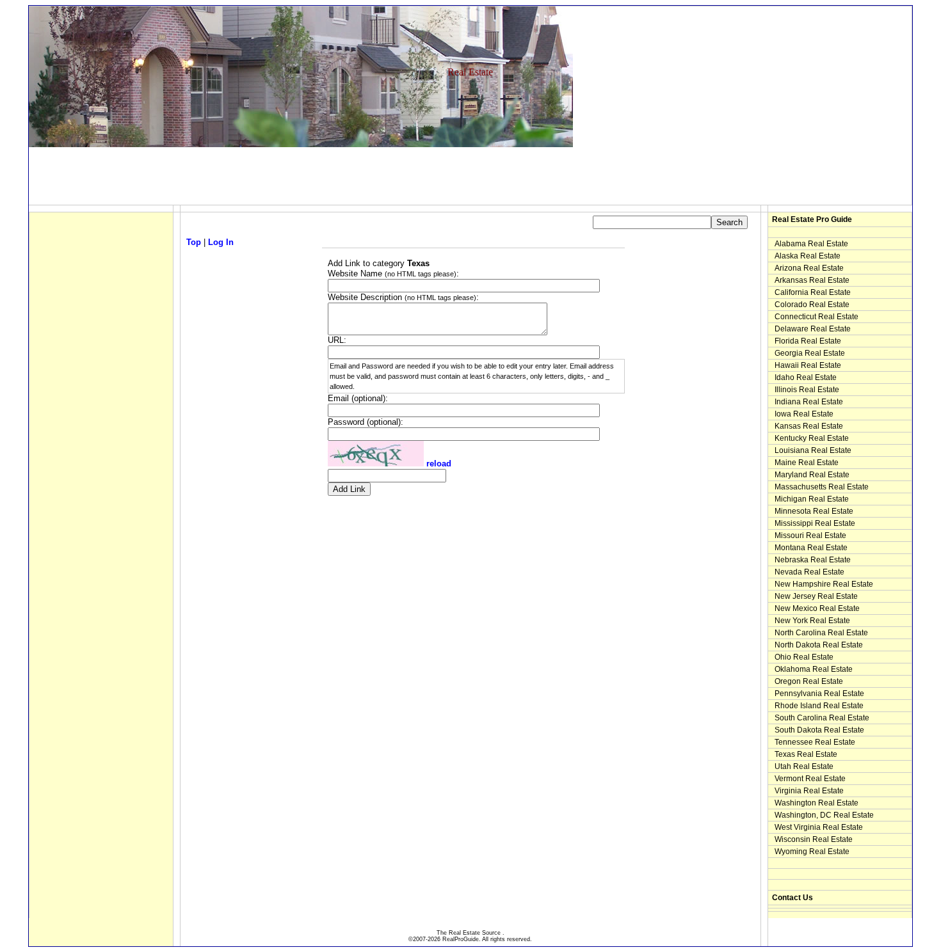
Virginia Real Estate (809, 790)
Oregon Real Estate (809, 681)
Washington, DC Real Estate (824, 815)
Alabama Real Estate (811, 243)
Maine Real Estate (807, 462)
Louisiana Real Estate (813, 450)
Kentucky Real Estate (812, 438)
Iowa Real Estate (804, 413)
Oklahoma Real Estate (814, 669)
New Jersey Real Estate (816, 596)
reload (438, 463)
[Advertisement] (262, 176)
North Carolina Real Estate (821, 632)
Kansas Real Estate (809, 426)
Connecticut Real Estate (816, 316)
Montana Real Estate (811, 547)
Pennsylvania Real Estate (819, 693)
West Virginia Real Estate (819, 827)
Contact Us (792, 897)
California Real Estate (813, 292)
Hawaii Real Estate (808, 365)
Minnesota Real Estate (814, 511)
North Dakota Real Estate (819, 644)
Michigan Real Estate (812, 499)
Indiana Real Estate (809, 401)
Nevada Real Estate (809, 571)
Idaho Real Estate (806, 377)
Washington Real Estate (816, 802)
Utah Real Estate (804, 766)
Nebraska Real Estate (813, 559)
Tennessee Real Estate (815, 742)
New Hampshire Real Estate (824, 584)
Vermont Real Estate (810, 778)
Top (193, 242)
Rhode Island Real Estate (819, 705)
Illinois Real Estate (807, 389)
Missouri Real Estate (810, 535)
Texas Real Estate (806, 754)
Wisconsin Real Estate (814, 839)
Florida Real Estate (808, 341)
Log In (221, 242)
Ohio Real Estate (804, 657)
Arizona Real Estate (809, 268)
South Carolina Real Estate (822, 717)
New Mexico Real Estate (817, 608)
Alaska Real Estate (807, 255)
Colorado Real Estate (812, 304)
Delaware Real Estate (813, 328)
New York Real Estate (812, 620)
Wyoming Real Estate (812, 851)
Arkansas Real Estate (812, 280)
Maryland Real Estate (812, 474)
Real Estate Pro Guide (812, 219)
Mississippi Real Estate (815, 523)
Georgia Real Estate (810, 353)
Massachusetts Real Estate (822, 486)
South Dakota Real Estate (819, 730)
